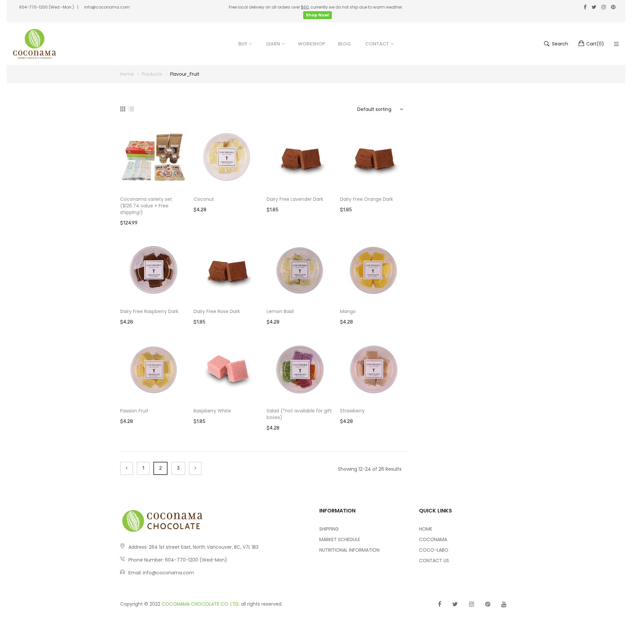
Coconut (204, 199)
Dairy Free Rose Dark (217, 311)
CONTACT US (434, 560)
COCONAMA (433, 539)
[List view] (131, 108)
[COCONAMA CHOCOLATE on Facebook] (439, 604)
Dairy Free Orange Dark (366, 199)
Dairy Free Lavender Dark (295, 199)
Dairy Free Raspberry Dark (149, 311)
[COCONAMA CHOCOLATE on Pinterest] (487, 604)
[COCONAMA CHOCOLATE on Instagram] (471, 604)
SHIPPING (329, 529)
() (595, 43)
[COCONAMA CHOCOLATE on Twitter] (455, 604)
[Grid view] (122, 108)
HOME (425, 529)
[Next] (195, 468)
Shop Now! (317, 15)
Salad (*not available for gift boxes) (299, 414)
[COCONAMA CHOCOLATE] (34, 44)
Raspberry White (212, 410)
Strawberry (352, 410)
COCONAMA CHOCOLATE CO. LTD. (201, 604)
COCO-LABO (433, 550)
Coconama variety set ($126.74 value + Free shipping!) (146, 206)
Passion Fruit (134, 410)
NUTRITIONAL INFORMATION (349, 550)
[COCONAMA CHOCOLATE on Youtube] (503, 604)
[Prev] (126, 468)
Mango (348, 311)
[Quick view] (185, 179)
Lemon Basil (280, 311)
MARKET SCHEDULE (339, 539)
